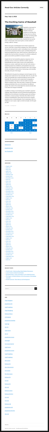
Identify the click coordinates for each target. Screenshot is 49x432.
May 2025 (8, 183)
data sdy (7, 414)
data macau (7, 360)
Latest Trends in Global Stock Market (15, 272)
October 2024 (9, 194)
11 (7, 125)
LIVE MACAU (8, 317)
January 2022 (9, 249)
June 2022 (8, 241)
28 (21, 130)
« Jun (11, 132)
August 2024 (9, 198)
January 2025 (9, 189)
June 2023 (8, 221)
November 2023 (10, 213)
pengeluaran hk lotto (10, 410)
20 (16, 127)
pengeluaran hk (8, 303)
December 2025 (9, 177)
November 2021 (9, 253)
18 (7, 127)
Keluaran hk (8, 144)
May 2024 (8, 203)
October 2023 (9, 214)
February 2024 (9, 208)
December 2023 (9, 211)
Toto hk (6, 424)
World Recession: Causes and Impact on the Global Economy (20, 274)
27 (16, 130)
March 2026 (9, 172)
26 (11, 130)
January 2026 (9, 176)
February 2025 (9, 188)
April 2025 (8, 184)
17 (34, 125)
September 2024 (10, 196)
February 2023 (9, 228)
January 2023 (9, 229)
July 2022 (8, 239)
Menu (41, 7)
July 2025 (8, 179)
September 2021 (10, 256)
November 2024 (10, 193)
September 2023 (10, 216)
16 (30, 125)
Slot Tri (6, 327)
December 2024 (9, 191)
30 (30, 130)
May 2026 (8, 169)
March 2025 (9, 186)
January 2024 (9, 209)
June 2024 (8, 201)
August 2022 (9, 238)
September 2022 (10, 236)
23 (30, 127)
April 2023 (8, 224)
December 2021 (9, 251)
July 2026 (8, 167)
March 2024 (9, 206)
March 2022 (9, 246)
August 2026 (9, 166)
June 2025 (8, 181)
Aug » (30, 132)
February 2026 (9, 174)
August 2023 (9, 218)
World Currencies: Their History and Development (18, 279)
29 (25, 130)
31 (34, 130)
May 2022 (8, 243)
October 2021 (9, 254)
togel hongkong (8, 307)
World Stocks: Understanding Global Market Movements (19, 271)
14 (20, 125)
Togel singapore (8, 300)
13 (16, 125)
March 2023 (9, 226)
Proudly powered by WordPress (22, 428)
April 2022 (8, 244)
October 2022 (9, 234)
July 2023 (8, 219)
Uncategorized (13, 105)
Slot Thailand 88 (9, 151)
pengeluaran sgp (9, 148)
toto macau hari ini (9, 343)
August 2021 (9, 258)
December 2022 (9, 231)
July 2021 (8, 259)
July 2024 (8, 199)
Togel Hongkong (9, 310)
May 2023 (8, 223)
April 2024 (8, 204)
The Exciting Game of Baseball (20, 22)
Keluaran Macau (8, 313)
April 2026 (8, 171)
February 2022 (9, 248)
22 (25, 127)
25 (7, 130)
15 (25, 125)
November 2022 (10, 233)
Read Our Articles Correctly (17, 7)
